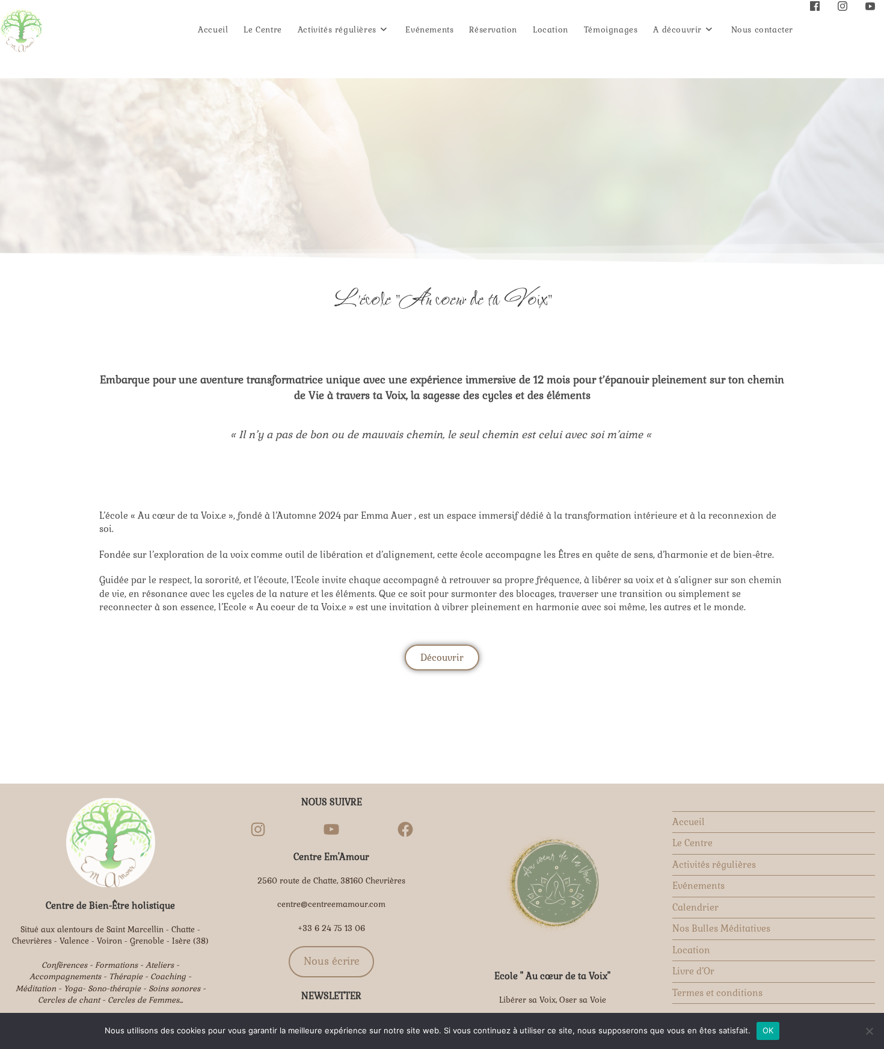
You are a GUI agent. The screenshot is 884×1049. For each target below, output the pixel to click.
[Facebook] (405, 829)
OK (768, 1030)
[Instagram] (258, 829)
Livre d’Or (693, 971)
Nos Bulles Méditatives (721, 928)
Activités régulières (714, 864)
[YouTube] (331, 829)
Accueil (688, 822)
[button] (442, 657)
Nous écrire (332, 961)
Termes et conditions (717, 992)
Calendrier (695, 907)
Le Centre (692, 843)
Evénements (698, 885)
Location (691, 950)
